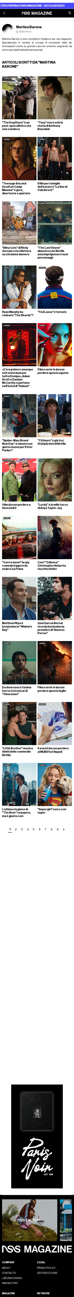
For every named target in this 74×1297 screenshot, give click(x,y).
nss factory (10, 1283)
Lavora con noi (12, 1278)
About (6, 1268)
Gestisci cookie (47, 1273)
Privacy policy (46, 1268)
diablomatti (25, 31)
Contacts (8, 1273)
